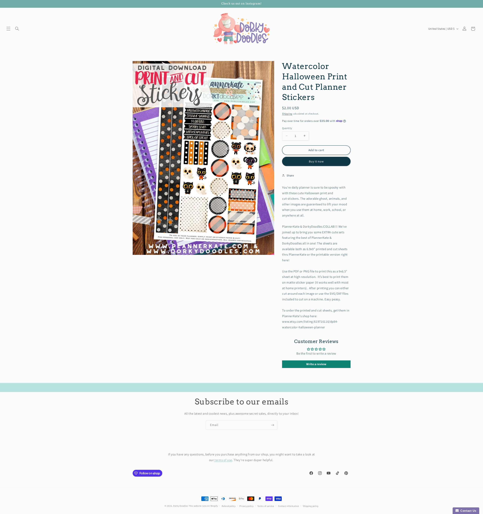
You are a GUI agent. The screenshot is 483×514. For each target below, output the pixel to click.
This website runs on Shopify (203, 505)
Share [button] (290, 175)
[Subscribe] (272, 425)
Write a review (316, 364)
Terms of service (265, 506)
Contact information (288, 506)
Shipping (287, 113)
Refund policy (229, 506)
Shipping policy (310, 506)
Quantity (287, 128)
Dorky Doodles (180, 505)
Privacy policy (246, 506)
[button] (8, 28)
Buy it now (316, 161)
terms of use (223, 460)
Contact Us (467, 510)
